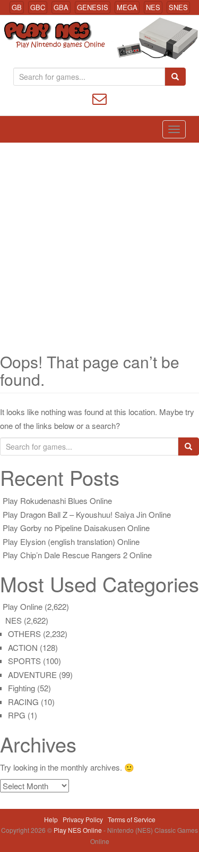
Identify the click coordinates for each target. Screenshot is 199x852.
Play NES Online (78, 829)
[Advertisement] (99, 248)
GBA (61, 7)
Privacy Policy (83, 819)
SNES (178, 7)
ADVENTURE (32, 674)
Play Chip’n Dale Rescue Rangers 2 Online (77, 554)
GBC (37, 7)
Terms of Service (131, 819)
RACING (23, 701)
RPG (16, 715)
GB (17, 7)
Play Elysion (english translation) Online (71, 541)
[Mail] (99, 97)
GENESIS (92, 7)
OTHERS (24, 633)
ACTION (23, 647)
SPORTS (24, 660)
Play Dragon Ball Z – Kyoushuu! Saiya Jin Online (87, 514)
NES (153, 7)
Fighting (21, 687)
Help (51, 819)
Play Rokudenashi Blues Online (57, 500)
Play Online (22, 606)
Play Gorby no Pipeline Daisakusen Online (76, 527)
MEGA (127, 7)
